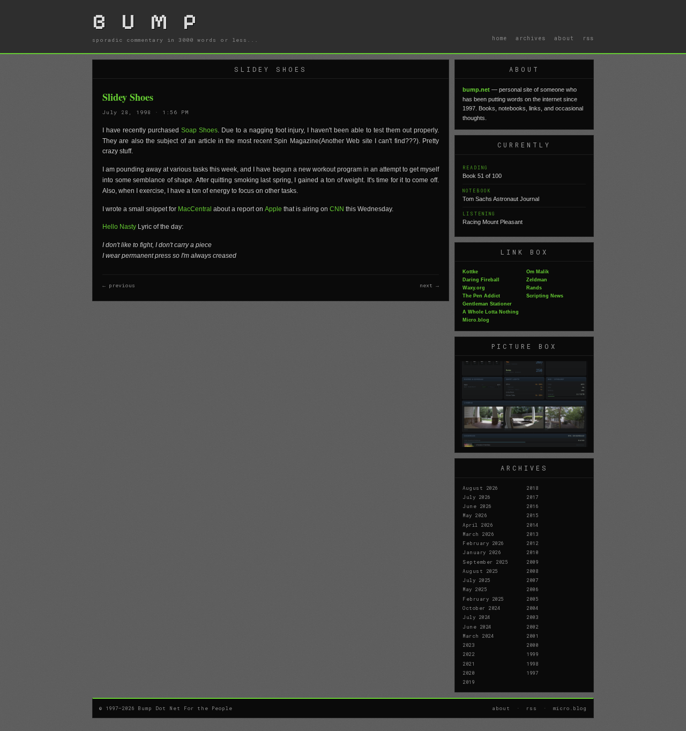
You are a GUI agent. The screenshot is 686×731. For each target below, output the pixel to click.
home (499, 38)
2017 (532, 497)
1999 (532, 654)
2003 (532, 617)
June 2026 (477, 506)
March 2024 (478, 635)
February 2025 (483, 598)
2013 (532, 534)
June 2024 (477, 626)
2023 (468, 645)
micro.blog (570, 708)
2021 (468, 663)
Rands (534, 287)
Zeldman (536, 279)
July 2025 (476, 580)
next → (429, 285)
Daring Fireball (481, 279)
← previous (118, 285)
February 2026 (483, 543)
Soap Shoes (199, 130)
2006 (532, 589)
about (564, 38)
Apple (273, 209)
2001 (532, 635)
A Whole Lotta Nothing (491, 312)
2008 (532, 571)
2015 (532, 515)
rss (588, 38)
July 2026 (476, 497)
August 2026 (480, 487)
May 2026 (475, 515)
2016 (532, 506)
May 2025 (475, 589)
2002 (532, 626)
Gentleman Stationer (487, 304)
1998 (532, 663)
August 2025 (480, 571)
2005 (532, 598)
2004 (532, 608)
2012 (532, 543)
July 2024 (476, 617)
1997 (532, 672)
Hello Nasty (119, 226)
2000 (532, 645)
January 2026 (482, 552)
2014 (532, 524)
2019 (468, 681)
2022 (468, 654)
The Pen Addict (481, 296)
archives (531, 38)
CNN (337, 209)
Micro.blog (476, 320)
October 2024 (481, 608)
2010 (532, 552)
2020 (468, 672)
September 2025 (485, 561)
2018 (532, 487)
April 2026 (478, 524)
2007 (532, 580)
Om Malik (537, 271)
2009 (532, 561)
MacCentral (195, 209)
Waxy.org (474, 287)
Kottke (470, 271)
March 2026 (478, 534)
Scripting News (544, 296)
